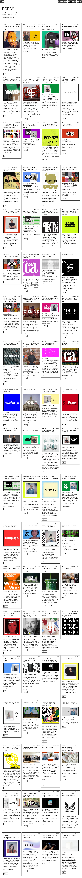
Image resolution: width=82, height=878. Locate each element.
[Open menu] (80, 1)
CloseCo (11, 192)
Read (5, 73)
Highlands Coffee (34, 324)
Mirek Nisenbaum (70, 235)
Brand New (45, 147)
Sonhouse (44, 857)
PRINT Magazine (66, 183)
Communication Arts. (67, 375)
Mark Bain (68, 370)
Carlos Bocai (35, 186)
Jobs (74, 1)
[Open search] (78, 1)
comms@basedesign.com (8, 17)
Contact (65, 1)
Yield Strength (51, 148)
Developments (65, 106)
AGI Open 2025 (14, 141)
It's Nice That (51, 192)
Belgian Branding (67, 237)
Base (2, 1)
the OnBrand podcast (69, 414)
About (59, 1)
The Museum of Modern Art (71, 420)
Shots (9, 240)
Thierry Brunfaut (53, 190)
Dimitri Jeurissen (66, 103)
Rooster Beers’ (73, 372)
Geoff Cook (54, 96)
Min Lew (27, 228)
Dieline (24, 321)
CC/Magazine (50, 408)
